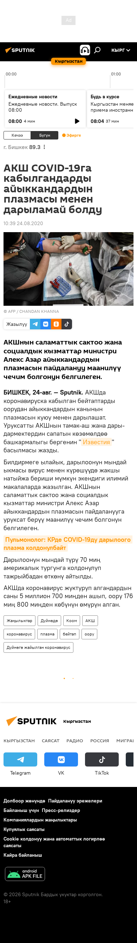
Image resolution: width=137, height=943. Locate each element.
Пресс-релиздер (61, 810)
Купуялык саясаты (24, 829)
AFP (11, 311)
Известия (96, 442)
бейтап (69, 634)
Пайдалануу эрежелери (75, 801)
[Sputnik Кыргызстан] (21, 53)
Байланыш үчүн (21, 810)
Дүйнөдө (49, 620)
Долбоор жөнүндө (24, 801)
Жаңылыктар (19, 620)
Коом (71, 620)
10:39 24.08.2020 (23, 223)
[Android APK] (25, 875)
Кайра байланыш (23, 855)
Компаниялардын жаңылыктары (40, 820)
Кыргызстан (19, 740)
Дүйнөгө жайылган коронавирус (38, 647)
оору (89, 634)
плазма (47, 634)
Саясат (50, 740)
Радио (74, 740)
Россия (99, 740)
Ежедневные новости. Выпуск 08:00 (42, 107)
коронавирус (19, 634)
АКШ (90, 620)
